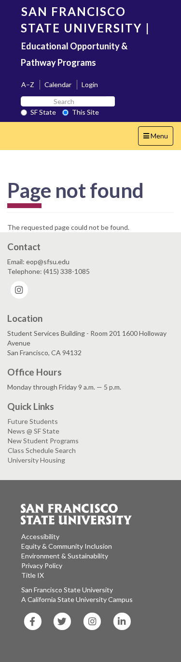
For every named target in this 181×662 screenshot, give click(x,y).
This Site (85, 112)
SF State (43, 112)
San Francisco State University (67, 590)
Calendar (57, 84)
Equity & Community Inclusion (66, 546)
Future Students (33, 421)
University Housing (36, 460)
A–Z (27, 84)
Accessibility (40, 536)
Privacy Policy (41, 565)
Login (90, 84)
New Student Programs (43, 440)
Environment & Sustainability (64, 556)
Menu (158, 138)
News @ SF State (33, 431)
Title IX (32, 575)
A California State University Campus (77, 599)
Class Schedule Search (42, 450)
